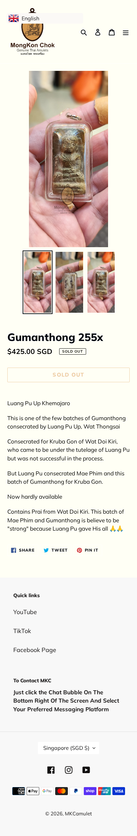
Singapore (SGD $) (66, 748)
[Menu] (126, 32)
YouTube (25, 612)
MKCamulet (78, 813)
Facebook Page (34, 650)
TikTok (22, 631)
